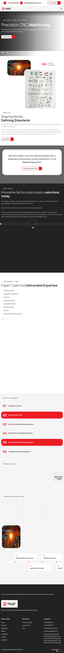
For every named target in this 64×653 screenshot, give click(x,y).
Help (23, 628)
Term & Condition (27, 622)
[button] (61, 8)
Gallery (3, 631)
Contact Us (4, 640)
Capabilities (4, 634)
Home (3, 622)
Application (4, 628)
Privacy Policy (26, 625)
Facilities (3, 637)
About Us (3, 625)
